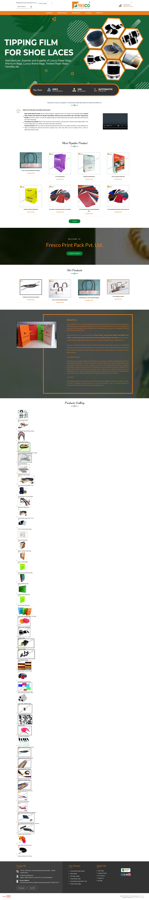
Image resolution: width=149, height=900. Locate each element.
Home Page (49, 13)
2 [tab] (72, 82)
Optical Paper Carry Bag (118, 176)
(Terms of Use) (141, 896)
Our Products (76, 13)
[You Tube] (127, 875)
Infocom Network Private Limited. (138, 897)
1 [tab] (71, 82)
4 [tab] (76, 82)
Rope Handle (73, 873)
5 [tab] (77, 82)
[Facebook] (122, 875)
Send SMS (32, 888)
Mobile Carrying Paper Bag (31, 209)
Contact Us (99, 13)
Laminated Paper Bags (89, 176)
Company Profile (62, 13)
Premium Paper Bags (75, 883)
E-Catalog (88, 13)
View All (74, 221)
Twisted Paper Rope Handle (77, 871)
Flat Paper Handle (75, 876)
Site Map (100, 880)
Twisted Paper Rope (75, 878)
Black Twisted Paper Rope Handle (31, 170)
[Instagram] (129, 875)
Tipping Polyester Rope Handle (31, 297)
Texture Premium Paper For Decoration (118, 209)
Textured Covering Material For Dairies (60, 209)
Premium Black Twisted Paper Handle (89, 297)
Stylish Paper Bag (60, 176)
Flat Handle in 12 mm (118, 296)
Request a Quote (74, 253)
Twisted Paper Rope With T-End (78, 881)
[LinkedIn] (124, 875)
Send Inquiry (21, 888)
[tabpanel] (74, 52)
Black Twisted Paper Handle (60, 299)
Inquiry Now (31, 173)
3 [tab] (74, 82)
